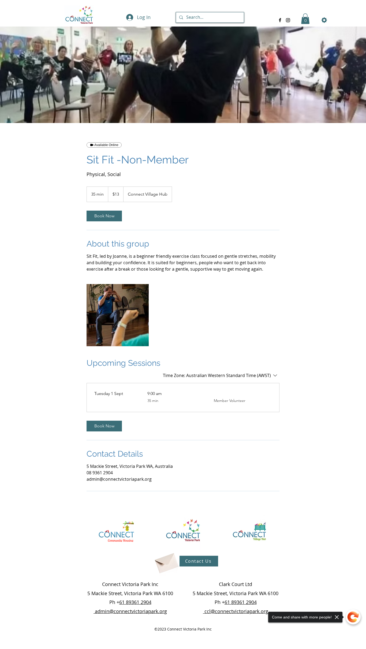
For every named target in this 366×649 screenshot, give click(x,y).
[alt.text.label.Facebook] (280, 20)
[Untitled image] (118, 315)
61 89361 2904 (135, 602)
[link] (104, 216)
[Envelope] (166, 561)
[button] (305, 18)
